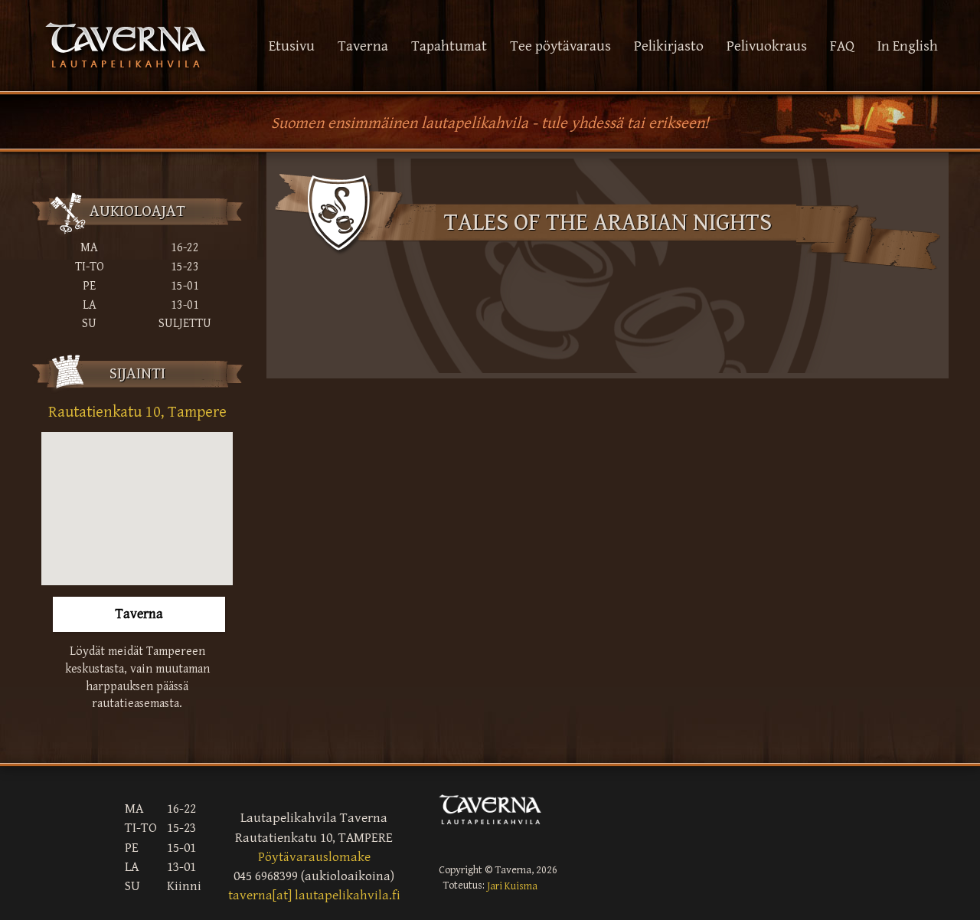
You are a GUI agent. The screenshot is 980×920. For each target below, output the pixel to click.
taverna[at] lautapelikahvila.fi (314, 896)
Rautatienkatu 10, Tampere (137, 412)
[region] (136, 508)
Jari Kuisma (512, 886)
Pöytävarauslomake (314, 857)
